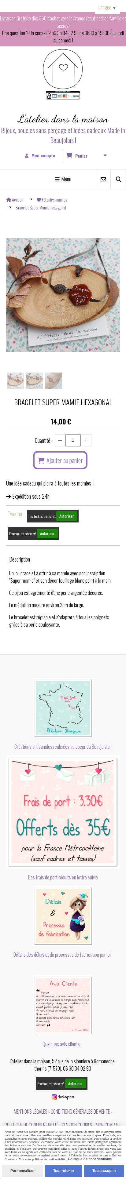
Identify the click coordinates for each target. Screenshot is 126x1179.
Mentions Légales (30, 1111)
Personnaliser (22, 1171)
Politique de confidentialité (31, 1125)
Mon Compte (107, 1125)
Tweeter (15, 514)
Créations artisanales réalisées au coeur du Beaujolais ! (63, 746)
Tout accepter (104, 1171)
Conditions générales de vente (80, 1111)
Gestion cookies (77, 1125)
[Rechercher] (118, 179)
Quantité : (43, 440)
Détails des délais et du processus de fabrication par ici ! (63, 954)
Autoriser (66, 516)
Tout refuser (63, 1171)
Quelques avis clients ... (63, 1044)
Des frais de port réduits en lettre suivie (63, 877)
